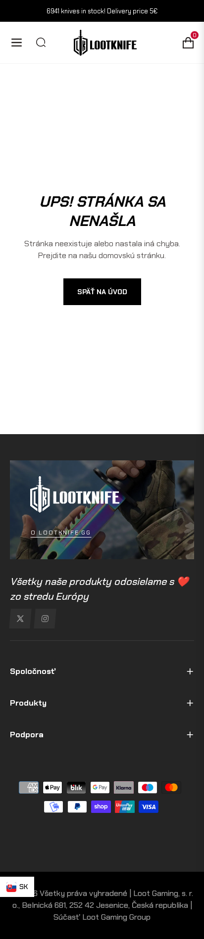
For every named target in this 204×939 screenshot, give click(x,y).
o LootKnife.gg (61, 533)
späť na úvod (102, 291)
